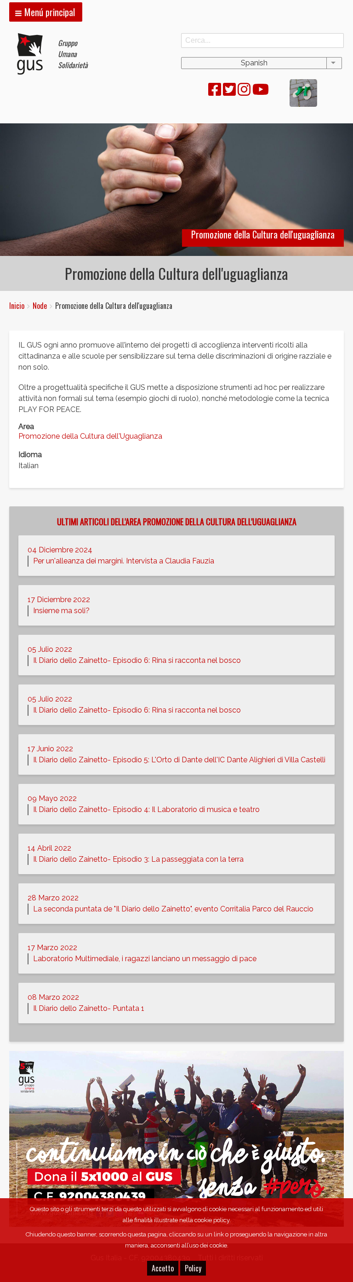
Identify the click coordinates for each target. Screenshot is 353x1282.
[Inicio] (33, 54)
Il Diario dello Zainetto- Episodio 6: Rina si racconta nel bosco (137, 660)
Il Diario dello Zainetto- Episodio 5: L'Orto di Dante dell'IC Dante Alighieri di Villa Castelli (179, 759)
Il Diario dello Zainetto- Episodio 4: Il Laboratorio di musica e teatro (146, 809)
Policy (193, 1268)
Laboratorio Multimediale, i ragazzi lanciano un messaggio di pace (144, 958)
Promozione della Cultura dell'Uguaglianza (90, 436)
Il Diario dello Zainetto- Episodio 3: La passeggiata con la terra (138, 859)
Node (40, 305)
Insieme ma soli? (61, 610)
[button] (45, 12)
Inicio (16, 305)
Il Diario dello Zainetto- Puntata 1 (88, 1008)
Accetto (163, 1268)
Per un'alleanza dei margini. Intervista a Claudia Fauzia (123, 561)
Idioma (30, 454)
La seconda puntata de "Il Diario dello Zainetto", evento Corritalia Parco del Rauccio (173, 909)
